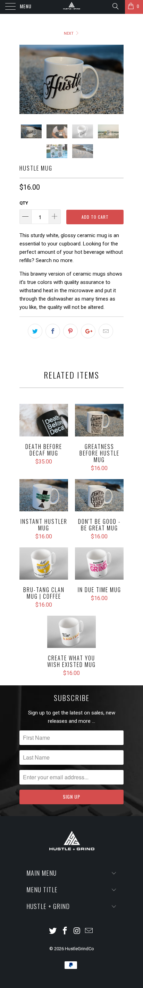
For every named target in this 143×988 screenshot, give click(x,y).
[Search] (115, 6)
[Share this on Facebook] (52, 331)
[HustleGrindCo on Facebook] (65, 931)
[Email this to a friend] (106, 331)
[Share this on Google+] (88, 331)
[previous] (26, 79)
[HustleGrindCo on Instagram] (77, 931)
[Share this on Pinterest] (70, 331)
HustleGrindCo (79, 948)
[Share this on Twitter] (35, 331)
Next (69, 33)
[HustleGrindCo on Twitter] (53, 931)
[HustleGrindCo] (71, 7)
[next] (117, 79)
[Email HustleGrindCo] (89, 931)
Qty (23, 203)
